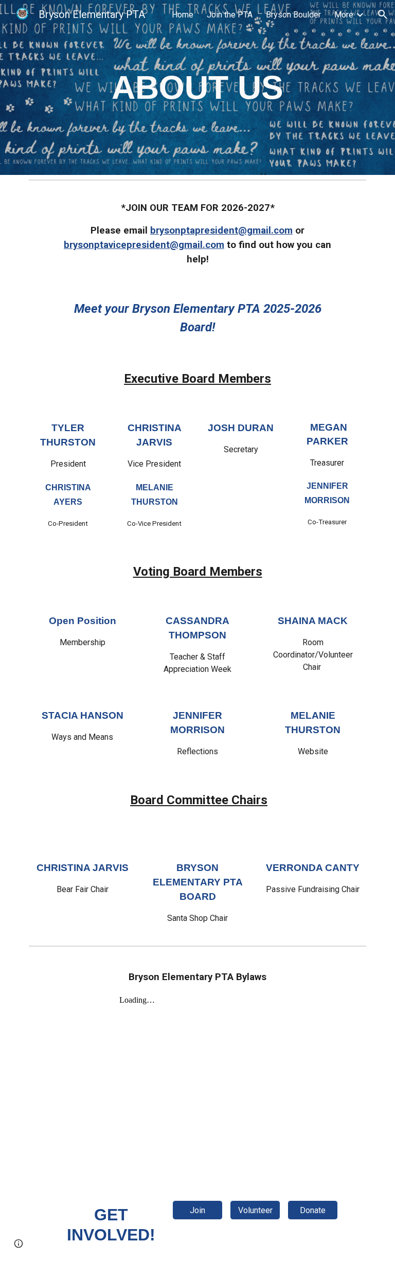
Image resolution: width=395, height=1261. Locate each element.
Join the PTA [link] (230, 15)
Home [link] (182, 15)
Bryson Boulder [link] (293, 15)
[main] (197, 87)
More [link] (343, 15)
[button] (382, 14)
